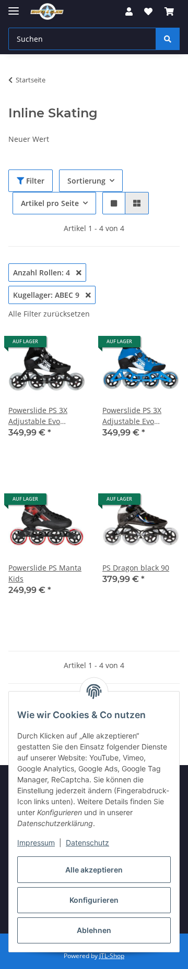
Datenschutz (87, 842)
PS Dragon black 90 (135, 568)
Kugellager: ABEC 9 (47, 295)
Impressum (36, 842)
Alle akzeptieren (94, 869)
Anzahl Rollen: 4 (42, 272)
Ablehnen (94, 930)
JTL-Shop (111, 955)
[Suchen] (168, 39)
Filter (34, 181)
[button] (129, 11)
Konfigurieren (94, 899)
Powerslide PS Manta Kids (44, 573)
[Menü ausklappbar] (13, 6)
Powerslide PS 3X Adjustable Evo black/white (37, 416)
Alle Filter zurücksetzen (49, 314)
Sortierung (86, 181)
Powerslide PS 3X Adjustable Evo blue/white (131, 416)
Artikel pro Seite (50, 203)
